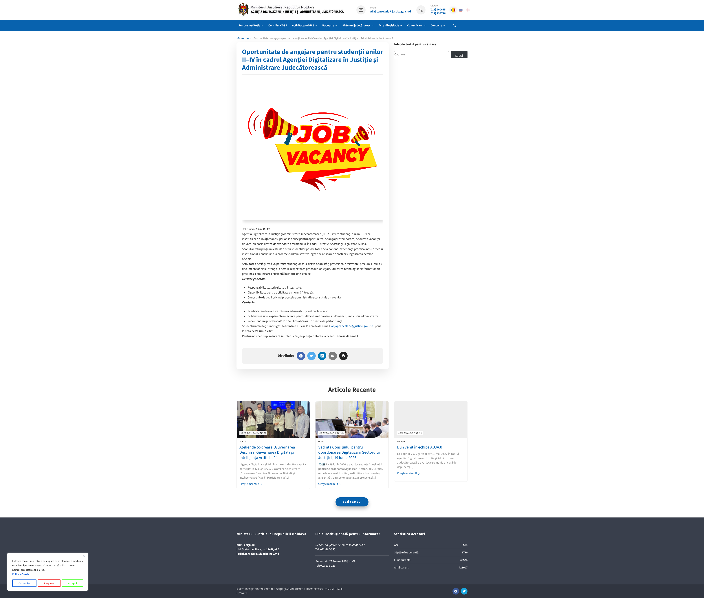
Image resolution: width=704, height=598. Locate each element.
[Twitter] (311, 356)
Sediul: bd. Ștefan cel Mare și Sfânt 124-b (340, 545)
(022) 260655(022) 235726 (437, 11)
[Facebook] (301, 356)
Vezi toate (350, 501)
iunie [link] (263, 331)
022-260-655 (327, 549)
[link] (352, 326)
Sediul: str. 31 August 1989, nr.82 (335, 561)
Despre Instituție (249, 25)
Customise (24, 583)
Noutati (243, 441)
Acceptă (72, 583)
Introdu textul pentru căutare (415, 44)
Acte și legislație (389, 25)
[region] (47, 572)
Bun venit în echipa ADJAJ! (419, 447)
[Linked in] (322, 356)
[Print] (343, 356)
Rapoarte (328, 25)
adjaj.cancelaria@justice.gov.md (390, 12)
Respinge (49, 583)
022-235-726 (327, 566)
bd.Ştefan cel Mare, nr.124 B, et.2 (258, 549)
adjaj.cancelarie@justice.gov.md (352, 326)
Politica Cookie (20, 574)
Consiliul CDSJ (277, 25)
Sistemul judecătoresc (356, 25)
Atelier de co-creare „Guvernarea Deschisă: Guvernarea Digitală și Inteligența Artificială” (267, 452)
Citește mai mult (249, 484)
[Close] (84, 556)
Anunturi (247, 38)
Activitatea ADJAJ (303, 25)
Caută (459, 56)
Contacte (436, 25)
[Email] (333, 356)
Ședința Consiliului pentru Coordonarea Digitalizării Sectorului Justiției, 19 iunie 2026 (349, 452)
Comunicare (414, 25)
